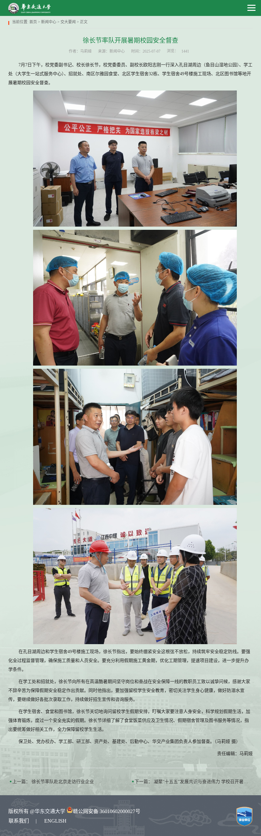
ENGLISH (55, 821)
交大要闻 (68, 22)
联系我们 (19, 821)
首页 (33, 22)
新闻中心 (48, 22)
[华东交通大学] (29, 8)
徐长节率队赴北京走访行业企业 (63, 781)
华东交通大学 (50, 811)
